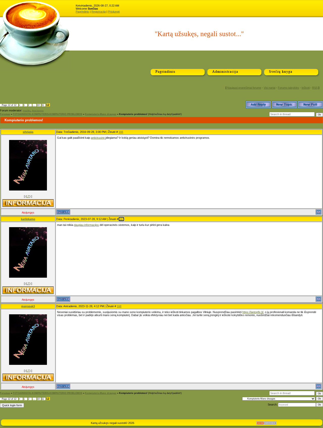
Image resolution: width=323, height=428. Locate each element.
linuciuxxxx (38, 110)
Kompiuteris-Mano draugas (100, 114)
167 (121, 219)
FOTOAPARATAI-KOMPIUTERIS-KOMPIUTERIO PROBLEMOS (47, 114)
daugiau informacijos (86, 224)
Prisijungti (114, 11)
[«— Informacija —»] (28, 203)
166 (121, 131)
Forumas (5, 114)
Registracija (98, 11)
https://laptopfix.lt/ (252, 312)
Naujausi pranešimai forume (244, 87)
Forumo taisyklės (288, 87)
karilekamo (28, 219)
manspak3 (28, 306)
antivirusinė (98, 137)
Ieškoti (306, 87)
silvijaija (28, 131)
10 (38, 105)
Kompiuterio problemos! (133, 114)
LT (28, 196)
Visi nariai (269, 87)
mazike (27, 110)
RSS (315, 87)
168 (119, 306)
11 (43, 105)
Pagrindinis (82, 11)
